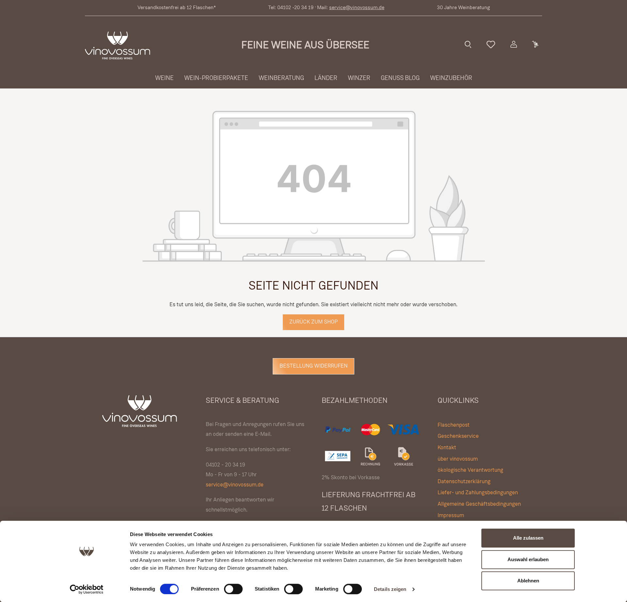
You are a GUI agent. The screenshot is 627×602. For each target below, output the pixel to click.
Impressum (451, 515)
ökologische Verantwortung (470, 470)
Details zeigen (390, 589)
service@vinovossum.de (356, 7)
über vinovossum (458, 459)
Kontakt (447, 448)
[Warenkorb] (535, 44)
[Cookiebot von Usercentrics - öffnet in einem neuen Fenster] (86, 589)
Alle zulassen (528, 538)
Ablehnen (528, 580)
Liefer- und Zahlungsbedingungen (478, 493)
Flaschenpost (454, 425)
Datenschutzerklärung (464, 481)
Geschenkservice (458, 436)
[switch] (233, 589)
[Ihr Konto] (513, 44)
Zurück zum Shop (313, 322)
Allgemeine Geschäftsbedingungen (479, 504)
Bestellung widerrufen (313, 366)
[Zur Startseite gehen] (117, 45)
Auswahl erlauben (528, 559)
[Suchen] (467, 44)
